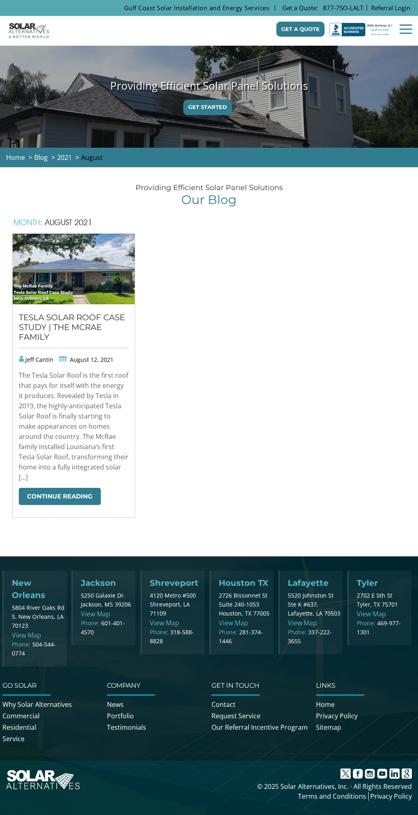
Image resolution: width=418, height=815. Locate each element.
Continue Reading (60, 496)
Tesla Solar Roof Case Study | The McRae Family (72, 327)
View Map (26, 635)
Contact (223, 704)
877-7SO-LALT (343, 8)
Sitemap (328, 727)
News (115, 704)
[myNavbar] (406, 29)
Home (325, 704)
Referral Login (390, 8)
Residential (19, 727)
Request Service (235, 715)
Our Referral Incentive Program (259, 727)
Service (13, 738)
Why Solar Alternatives (37, 704)
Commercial (21, 715)
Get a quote (300, 29)
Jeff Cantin (39, 359)
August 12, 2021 (90, 359)
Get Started (207, 107)
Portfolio (120, 715)
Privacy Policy (337, 715)
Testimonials (126, 727)
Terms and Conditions (332, 796)
